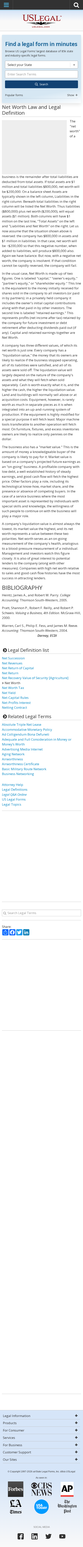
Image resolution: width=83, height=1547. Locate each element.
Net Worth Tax (13, 687)
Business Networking (18, 774)
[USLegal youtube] (62, 1536)
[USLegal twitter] (48, 1536)
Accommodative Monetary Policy (27, 729)
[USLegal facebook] (21, 1536)
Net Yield (9, 693)
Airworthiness (12, 759)
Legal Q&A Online (14, 794)
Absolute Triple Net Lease (21, 724)
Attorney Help (12, 784)
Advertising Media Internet (22, 749)
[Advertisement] (34, 147)
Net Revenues (12, 663)
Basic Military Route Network (24, 769)
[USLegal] (42, 15)
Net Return (10, 673)
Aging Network (13, 754)
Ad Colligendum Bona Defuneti (25, 734)
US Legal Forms (14, 799)
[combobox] (41, 79)
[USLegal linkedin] (34, 1536)
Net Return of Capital (18, 668)
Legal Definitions (14, 789)
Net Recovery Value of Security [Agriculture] (35, 678)
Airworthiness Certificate (20, 764)
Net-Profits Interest (16, 702)
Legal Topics (11, 804)
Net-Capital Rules (15, 697)
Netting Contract (14, 707)
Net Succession (13, 658)
